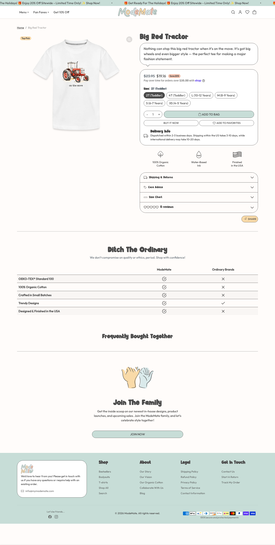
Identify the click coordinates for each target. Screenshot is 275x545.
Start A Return (229, 477)
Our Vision (146, 477)
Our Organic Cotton (151, 482)
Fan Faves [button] (40, 12)
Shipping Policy (189, 471)
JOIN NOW (137, 434)
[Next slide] (257, 345)
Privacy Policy (189, 482)
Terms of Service (190, 488)
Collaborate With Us (151, 488)
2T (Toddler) (154, 95)
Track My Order (230, 482)
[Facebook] (50, 516)
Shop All (103, 488)
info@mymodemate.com (39, 491)
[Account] (240, 12)
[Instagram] (56, 516)
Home (20, 27)
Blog (142, 493)
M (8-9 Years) (226, 95)
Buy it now (171, 123)
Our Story (145, 471)
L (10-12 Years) (201, 95)
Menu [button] (23, 12)
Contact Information (193, 493)
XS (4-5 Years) (178, 103)
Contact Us (228, 471)
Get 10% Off (61, 12)
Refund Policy (188, 477)
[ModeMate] (137, 11)
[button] (233, 12)
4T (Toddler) (177, 95)
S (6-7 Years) (154, 103)
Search (103, 493)
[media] (76, 84)
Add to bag (210, 114)
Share (252, 219)
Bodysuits (104, 477)
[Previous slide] (17, 345)
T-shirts (103, 482)
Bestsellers (105, 471)
